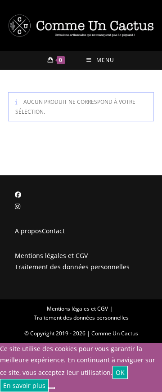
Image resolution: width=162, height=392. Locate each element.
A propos (28, 231)
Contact (53, 231)
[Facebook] (18, 194)
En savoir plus (24, 385)
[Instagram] (17, 206)
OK (120, 372)
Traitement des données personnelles (72, 267)
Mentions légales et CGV (51, 255)
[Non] (52, 388)
